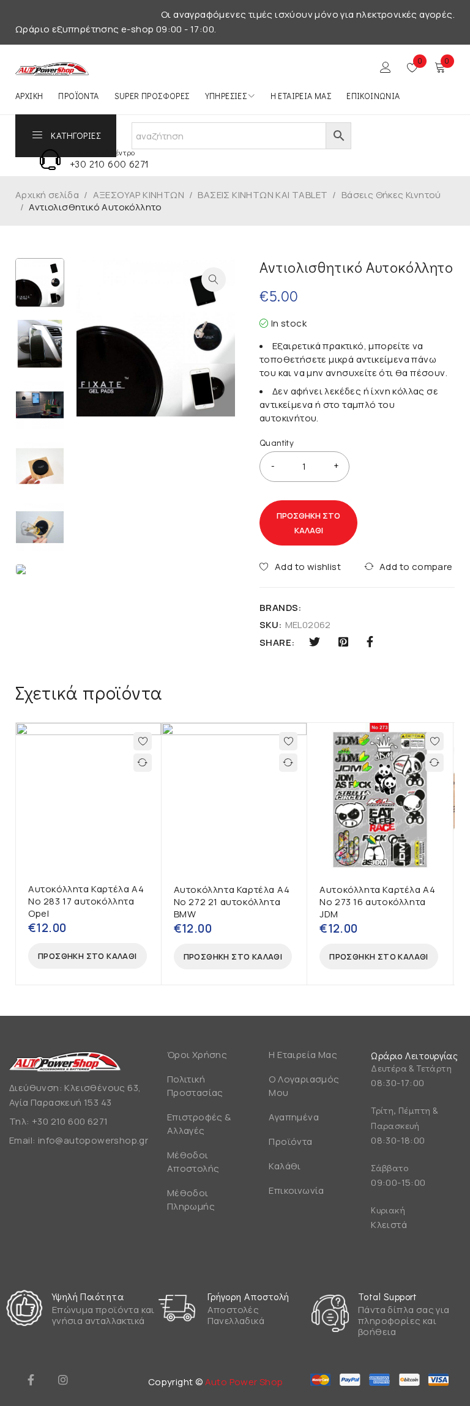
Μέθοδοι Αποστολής (193, 1162)
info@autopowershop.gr (93, 1140)
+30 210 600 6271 (109, 163)
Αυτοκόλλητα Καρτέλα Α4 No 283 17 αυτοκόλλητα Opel (86, 901)
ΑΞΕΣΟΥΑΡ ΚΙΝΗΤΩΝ (138, 195)
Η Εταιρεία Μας (303, 1054)
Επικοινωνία (296, 1190)
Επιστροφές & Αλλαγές (199, 1124)
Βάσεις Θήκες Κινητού (391, 195)
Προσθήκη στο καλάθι (308, 523)
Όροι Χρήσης (197, 1054)
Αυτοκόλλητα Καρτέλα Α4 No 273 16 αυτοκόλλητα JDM (377, 901)
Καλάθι (284, 1166)
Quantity (276, 442)
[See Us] (63, 1379)
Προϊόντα (290, 1141)
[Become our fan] (30, 1379)
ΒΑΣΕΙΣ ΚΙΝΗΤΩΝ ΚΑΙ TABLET (262, 195)
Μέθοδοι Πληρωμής (191, 1199)
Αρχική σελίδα (47, 195)
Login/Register (385, 67)
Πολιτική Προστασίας (195, 1086)
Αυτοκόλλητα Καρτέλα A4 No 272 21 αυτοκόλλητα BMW (232, 901)
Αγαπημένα (294, 1117)
